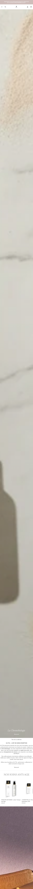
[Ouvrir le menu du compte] (27, 7)
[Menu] (2, 7)
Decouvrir (16, 734)
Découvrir (16, 767)
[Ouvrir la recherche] (5, 7)
